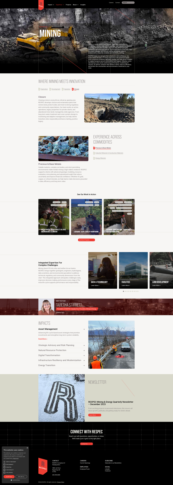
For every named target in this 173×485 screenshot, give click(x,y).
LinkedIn (107, 471)
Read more (16, 458)
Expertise (59, 5)
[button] (123, 293)
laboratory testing (110, 59)
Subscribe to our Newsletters (113, 465)
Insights (83, 5)
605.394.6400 (56, 477)
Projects (68, 5)
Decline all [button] (21, 476)
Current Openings (85, 465)
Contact (117, 2)
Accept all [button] (9, 476)
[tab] (43, 89)
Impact (50, 5)
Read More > (42, 341)
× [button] (27, 448)
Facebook (108, 473)
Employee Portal (84, 471)
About (75, 5)
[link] (53, 220)
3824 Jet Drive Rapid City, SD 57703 (56, 472)
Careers (111, 2)
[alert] (15, 464)
